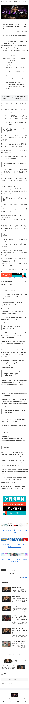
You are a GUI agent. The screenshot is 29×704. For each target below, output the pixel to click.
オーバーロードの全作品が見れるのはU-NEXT (14, 278)
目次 (12, 55)
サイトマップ (21, 699)
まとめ (7, 75)
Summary (8, 90)
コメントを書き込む (14, 679)
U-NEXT (14, 516)
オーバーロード (12, 570)
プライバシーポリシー (7, 699)
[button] (26, 389)
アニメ (4, 570)
